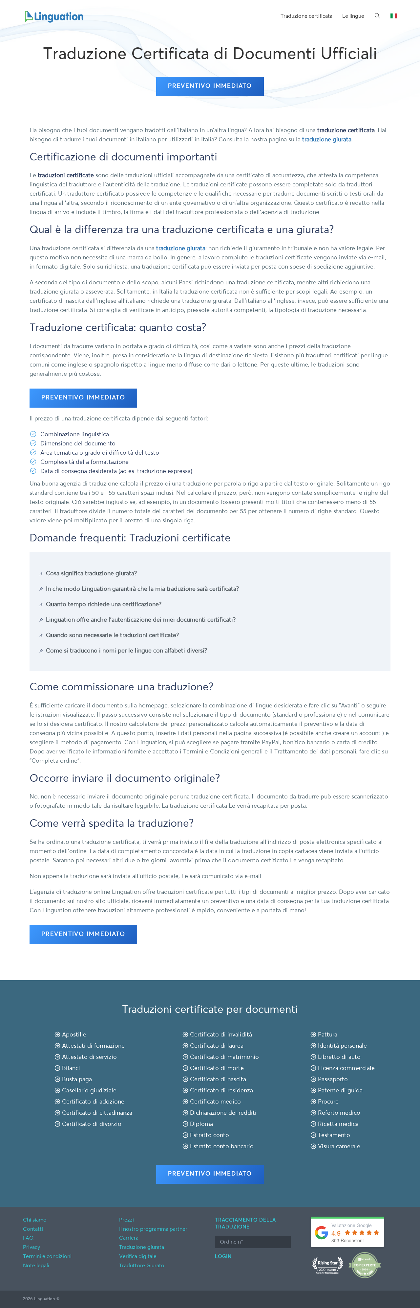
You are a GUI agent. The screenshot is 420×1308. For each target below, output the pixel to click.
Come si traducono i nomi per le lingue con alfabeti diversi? (126, 651)
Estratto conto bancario (222, 1147)
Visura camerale (339, 1147)
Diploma (201, 1124)
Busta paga (77, 1079)
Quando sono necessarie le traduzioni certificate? (112, 635)
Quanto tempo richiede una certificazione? (103, 604)
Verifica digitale (138, 1256)
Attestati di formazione (93, 1046)
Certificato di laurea (216, 1046)
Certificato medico (215, 1102)
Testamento (334, 1135)
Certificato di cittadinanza (97, 1113)
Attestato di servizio (89, 1057)
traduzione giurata (326, 140)
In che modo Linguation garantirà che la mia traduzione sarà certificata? (142, 589)
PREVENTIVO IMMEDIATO (210, 86)
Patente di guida (340, 1091)
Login (223, 1256)
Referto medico (339, 1113)
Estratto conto (209, 1135)
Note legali (36, 1266)
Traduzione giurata (141, 1247)
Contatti (33, 1229)
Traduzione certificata (306, 16)
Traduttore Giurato (141, 1266)
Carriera (128, 1238)
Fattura (327, 1035)
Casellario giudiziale (89, 1091)
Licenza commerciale (346, 1068)
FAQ (28, 1238)
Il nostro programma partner (153, 1229)
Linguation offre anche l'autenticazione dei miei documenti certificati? (141, 620)
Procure (328, 1102)
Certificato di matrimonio (224, 1057)
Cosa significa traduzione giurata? (91, 574)
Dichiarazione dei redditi (223, 1113)
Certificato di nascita (218, 1079)
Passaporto (333, 1079)
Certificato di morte (217, 1068)
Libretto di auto (339, 1057)
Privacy (31, 1247)
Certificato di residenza (221, 1091)
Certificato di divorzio (91, 1124)
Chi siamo (35, 1220)
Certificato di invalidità (221, 1035)
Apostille (74, 1035)
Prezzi (126, 1220)
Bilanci (71, 1068)
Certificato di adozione (93, 1102)
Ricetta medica (338, 1124)
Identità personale (342, 1046)
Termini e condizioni (47, 1256)
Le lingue (353, 16)
